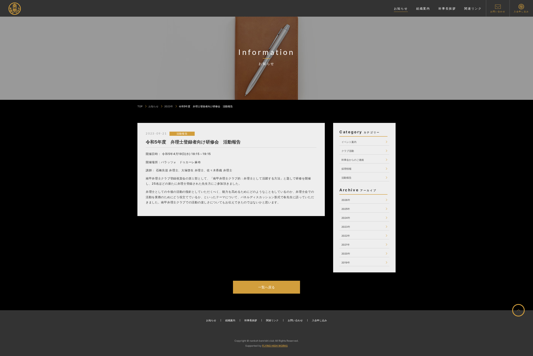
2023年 (168, 106)
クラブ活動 (347, 150)
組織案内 (230, 320)
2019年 (345, 262)
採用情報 (346, 168)
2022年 (345, 235)
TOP (140, 106)
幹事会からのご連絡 (352, 159)
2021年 (345, 244)
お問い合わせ (295, 320)
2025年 (345, 208)
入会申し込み (319, 320)
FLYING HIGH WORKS (275, 345)
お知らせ (153, 106)
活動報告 (346, 177)
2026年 (345, 199)
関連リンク (272, 320)
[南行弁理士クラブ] (15, 8)
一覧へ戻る (266, 287)
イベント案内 (348, 141)
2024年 (345, 217)
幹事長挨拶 (250, 320)
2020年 (345, 253)
